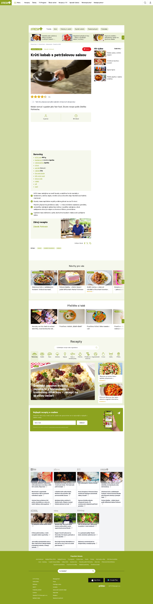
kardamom (38, 160)
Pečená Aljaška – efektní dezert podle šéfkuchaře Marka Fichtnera (71, 288)
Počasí (92, 559)
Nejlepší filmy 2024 (50, 559)
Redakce (55, 595)
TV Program (42, 2)
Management (56, 579)
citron (37, 165)
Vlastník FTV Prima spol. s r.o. (40, 595)
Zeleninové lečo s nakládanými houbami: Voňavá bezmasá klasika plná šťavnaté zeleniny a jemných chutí (43, 288)
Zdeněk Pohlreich (49, 49)
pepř (36, 187)
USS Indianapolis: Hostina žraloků (87, 483)
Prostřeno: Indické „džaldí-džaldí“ (71, 326)
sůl (36, 184)
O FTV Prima (36, 579)
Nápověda (55, 592)
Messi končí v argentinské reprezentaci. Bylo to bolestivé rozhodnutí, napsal (40, 493)
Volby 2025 (65, 562)
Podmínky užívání (37, 590)
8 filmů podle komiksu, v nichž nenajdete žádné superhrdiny (40, 533)
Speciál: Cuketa (74, 2)
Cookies (35, 592)
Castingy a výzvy (57, 584)
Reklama (35, 584)
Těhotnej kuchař (86, 2)
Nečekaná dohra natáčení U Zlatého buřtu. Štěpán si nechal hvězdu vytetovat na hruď (64, 502)
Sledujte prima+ (98, 2)
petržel (37, 168)
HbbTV (34, 587)
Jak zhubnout (39, 559)
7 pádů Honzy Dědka (54, 562)
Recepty (27, 2)
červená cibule (40, 173)
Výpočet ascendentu (59, 564)
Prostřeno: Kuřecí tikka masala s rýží (98, 327)
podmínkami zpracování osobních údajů (58, 427)
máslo (37, 181)
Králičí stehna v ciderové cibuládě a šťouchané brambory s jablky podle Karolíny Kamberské (98, 288)
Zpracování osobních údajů (59, 590)
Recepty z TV (63, 2)
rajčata (37, 171)
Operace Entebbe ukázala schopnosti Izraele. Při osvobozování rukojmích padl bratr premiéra (88, 503)
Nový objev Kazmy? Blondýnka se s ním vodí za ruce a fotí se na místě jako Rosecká (64, 543)
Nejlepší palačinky (84, 564)
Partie (86, 559)
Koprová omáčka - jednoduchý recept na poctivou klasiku (111, 37)
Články (34, 2)
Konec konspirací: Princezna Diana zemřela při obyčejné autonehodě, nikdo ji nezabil (88, 493)
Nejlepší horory (62, 559)
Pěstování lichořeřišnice (108, 562)
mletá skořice (39, 163)
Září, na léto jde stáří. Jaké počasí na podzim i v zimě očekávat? (87, 525)
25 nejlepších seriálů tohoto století (41, 524)
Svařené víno (73, 562)
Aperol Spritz (111, 70)
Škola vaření (52, 2)
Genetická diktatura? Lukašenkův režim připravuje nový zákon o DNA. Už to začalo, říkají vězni (42, 485)
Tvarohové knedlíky (72, 564)
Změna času (79, 559)
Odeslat (82, 422)
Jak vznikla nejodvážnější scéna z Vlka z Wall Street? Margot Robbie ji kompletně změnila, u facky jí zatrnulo (41, 544)
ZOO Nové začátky (112, 559)
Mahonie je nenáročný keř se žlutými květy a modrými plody (86, 542)
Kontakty (55, 587)
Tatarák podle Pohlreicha (86, 562)
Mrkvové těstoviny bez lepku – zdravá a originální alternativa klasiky (109, 399)
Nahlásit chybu (36, 598)
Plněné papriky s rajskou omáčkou (114, 78)
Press (54, 581)
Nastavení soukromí (58, 598)
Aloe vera (97, 562)
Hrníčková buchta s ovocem (113, 62)
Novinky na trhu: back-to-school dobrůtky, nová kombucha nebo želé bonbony (43, 327)
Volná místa (36, 581)
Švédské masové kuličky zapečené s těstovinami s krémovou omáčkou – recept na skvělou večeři (55, 390)
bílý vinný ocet (40, 176)
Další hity (117, 48)
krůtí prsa (38, 157)
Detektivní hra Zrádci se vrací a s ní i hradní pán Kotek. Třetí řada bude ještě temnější (64, 485)
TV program (71, 559)
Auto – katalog (42, 562)
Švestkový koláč (95, 564)
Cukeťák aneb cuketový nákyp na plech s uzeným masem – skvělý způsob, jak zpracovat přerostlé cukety (49, 40)
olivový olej (38, 179)
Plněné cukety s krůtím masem (114, 54)
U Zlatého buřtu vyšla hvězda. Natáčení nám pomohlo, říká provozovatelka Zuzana (63, 493)
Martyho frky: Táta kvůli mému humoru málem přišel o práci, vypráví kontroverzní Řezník (63, 526)
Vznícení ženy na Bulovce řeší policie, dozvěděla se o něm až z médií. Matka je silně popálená (41, 502)
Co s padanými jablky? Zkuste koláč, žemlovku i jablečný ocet (87, 533)
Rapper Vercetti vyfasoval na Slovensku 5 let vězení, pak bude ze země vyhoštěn (65, 534)
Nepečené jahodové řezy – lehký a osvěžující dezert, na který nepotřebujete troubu (81, 38)
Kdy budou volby (100, 559)
